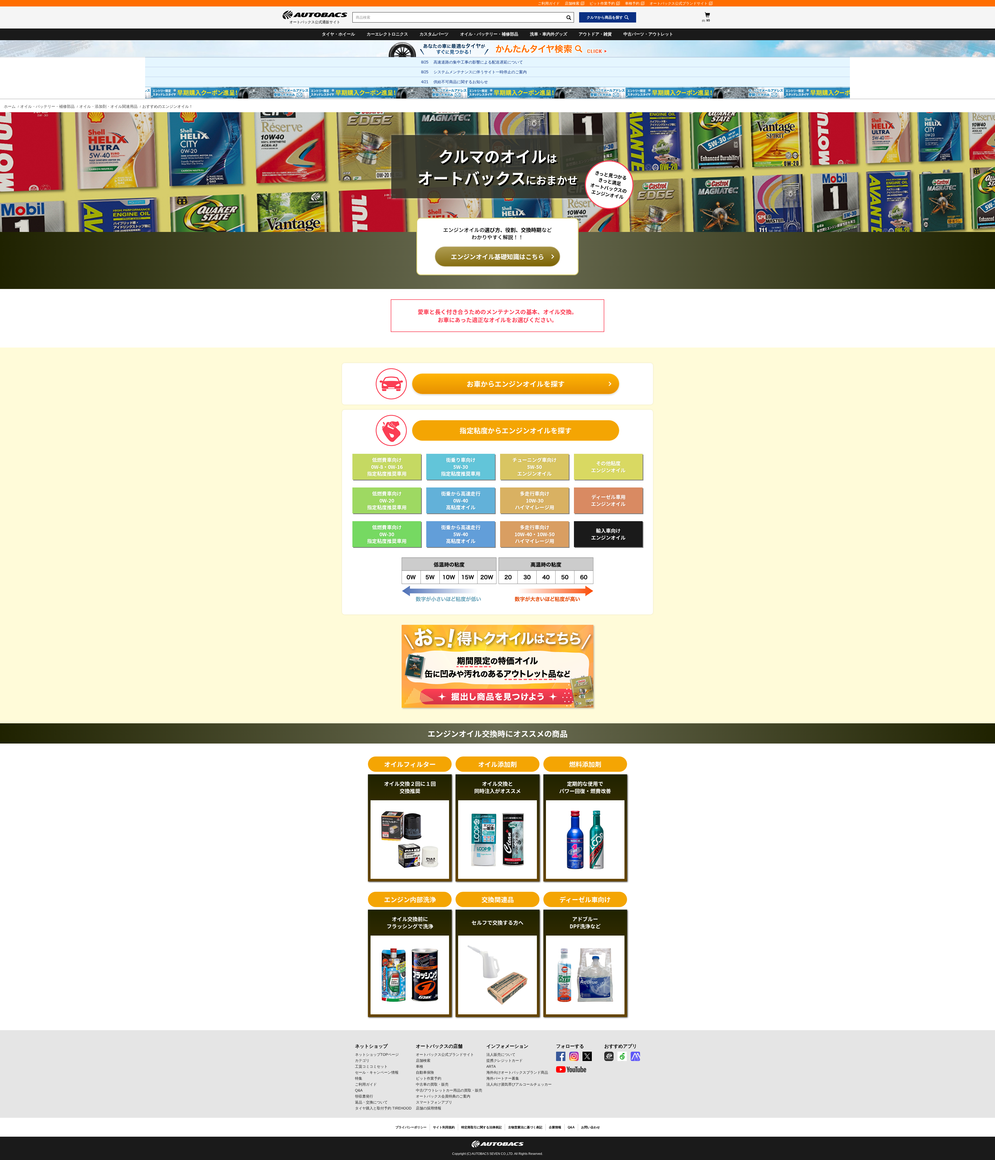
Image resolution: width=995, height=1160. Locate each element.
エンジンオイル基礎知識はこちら (497, 256)
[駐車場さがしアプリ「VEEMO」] (622, 1056)
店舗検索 (572, 3)
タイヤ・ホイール (338, 34)
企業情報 (555, 1127)
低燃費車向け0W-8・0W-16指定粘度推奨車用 (387, 466)
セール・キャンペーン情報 (377, 1072)
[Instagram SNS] (574, 1056)
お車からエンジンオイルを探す (516, 384)
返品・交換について (371, 1102)
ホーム (10, 106)
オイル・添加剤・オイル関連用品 (108, 106)
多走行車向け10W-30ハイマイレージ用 (534, 500)
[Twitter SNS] (587, 1056)
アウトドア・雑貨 (595, 34)
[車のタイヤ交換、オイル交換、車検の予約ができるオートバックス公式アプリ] (609, 1056)
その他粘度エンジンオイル (608, 466)
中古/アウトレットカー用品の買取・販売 (449, 1090)
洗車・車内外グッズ (548, 34)
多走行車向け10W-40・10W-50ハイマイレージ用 (534, 534)
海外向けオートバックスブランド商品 (517, 1072)
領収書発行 (364, 1096)
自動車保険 (425, 1072)
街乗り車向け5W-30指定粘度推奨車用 (460, 466)
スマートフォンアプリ (434, 1102)
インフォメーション (507, 1046)
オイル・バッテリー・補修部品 (489, 34)
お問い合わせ (590, 1127)
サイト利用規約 (444, 1127)
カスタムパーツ (434, 34)
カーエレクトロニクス (387, 34)
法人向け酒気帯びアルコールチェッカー (519, 1084)
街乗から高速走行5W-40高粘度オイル (460, 534)
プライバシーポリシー (411, 1127)
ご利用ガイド (549, 3)
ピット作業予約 (602, 3)
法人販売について (500, 1054)
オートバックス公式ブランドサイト (679, 3)
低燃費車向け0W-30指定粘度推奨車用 (387, 534)
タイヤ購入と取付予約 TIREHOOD (383, 1108)
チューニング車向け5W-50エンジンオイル (534, 466)
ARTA (491, 1066)
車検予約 (632, 3)
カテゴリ (362, 1060)
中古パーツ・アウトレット (648, 34)
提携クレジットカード (504, 1060)
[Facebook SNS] (560, 1056)
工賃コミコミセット (371, 1066)
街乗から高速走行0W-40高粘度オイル (460, 500)
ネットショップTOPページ (377, 1054)
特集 (358, 1078)
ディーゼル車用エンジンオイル (608, 500)
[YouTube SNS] (571, 1069)
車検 (419, 1066)
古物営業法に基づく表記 (525, 1127)
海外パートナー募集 (502, 1078)
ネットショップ (371, 1046)
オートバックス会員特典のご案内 (443, 1096)
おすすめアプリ (620, 1046)
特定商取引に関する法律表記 (481, 1127)
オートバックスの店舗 (439, 1046)
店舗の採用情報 (428, 1108)
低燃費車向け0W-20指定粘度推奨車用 (387, 500)
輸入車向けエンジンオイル (608, 534)
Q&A (359, 1090)
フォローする (570, 1046)
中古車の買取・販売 (432, 1084)
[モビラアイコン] (635, 1056)
